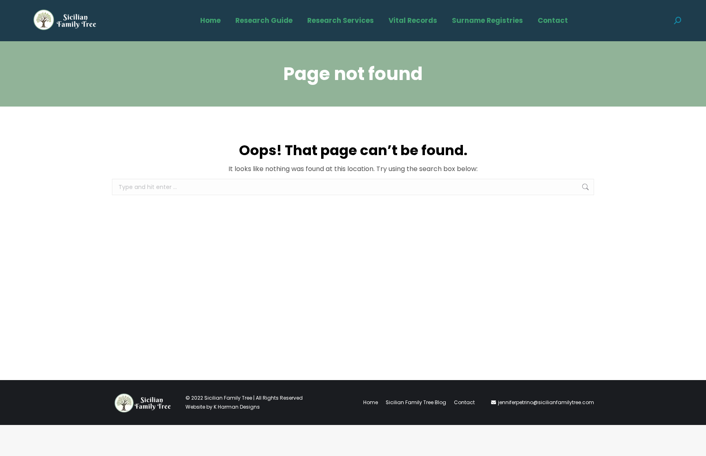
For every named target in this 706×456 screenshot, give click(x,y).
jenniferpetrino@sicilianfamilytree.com (546, 402)
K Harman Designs (237, 406)
